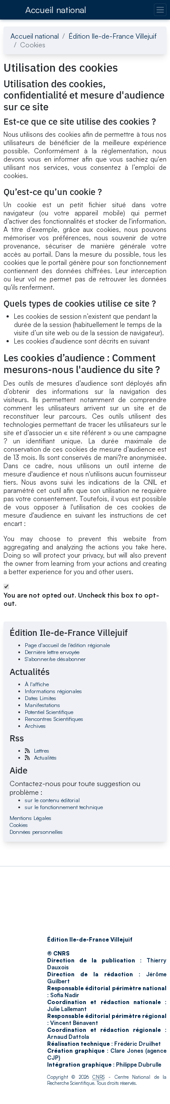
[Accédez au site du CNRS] (11, 9)
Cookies (19, 824)
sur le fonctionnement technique (64, 806)
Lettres (41, 750)
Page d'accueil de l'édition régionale (67, 644)
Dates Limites (40, 697)
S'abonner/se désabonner (55, 658)
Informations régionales (53, 691)
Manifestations (42, 704)
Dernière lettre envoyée (52, 651)
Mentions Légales (30, 817)
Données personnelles (36, 831)
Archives (35, 725)
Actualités (45, 757)
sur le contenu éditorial (52, 800)
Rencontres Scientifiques (54, 718)
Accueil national (55, 9)
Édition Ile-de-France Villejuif (112, 36)
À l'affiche (37, 684)
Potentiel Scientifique (49, 711)
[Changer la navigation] (160, 9)
